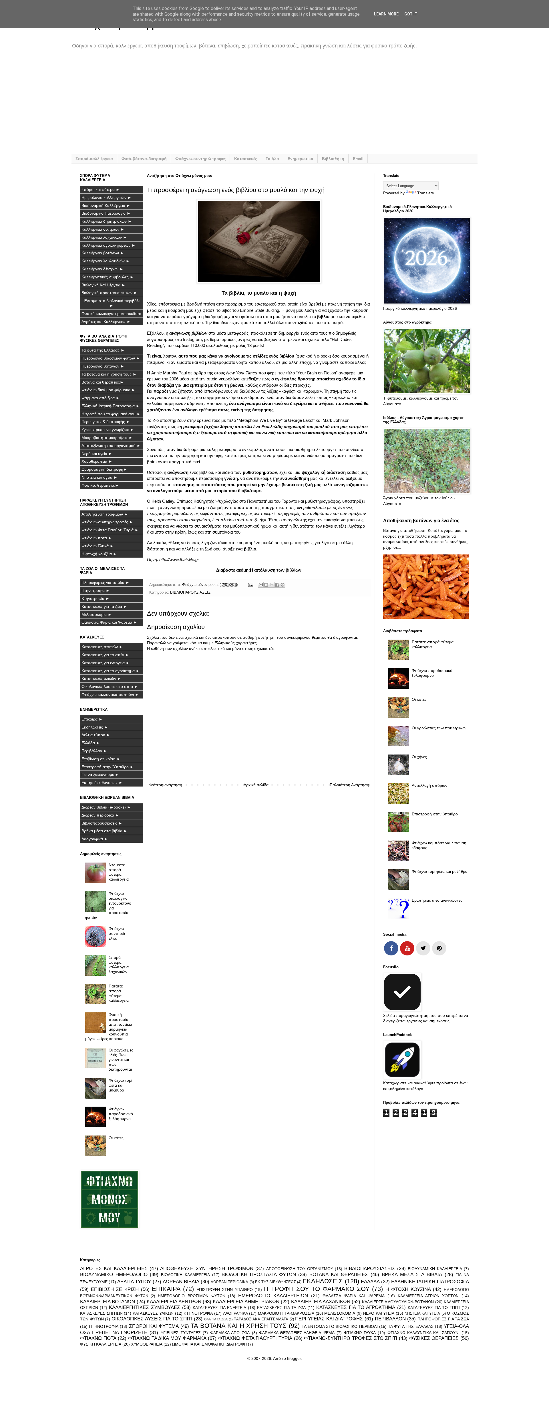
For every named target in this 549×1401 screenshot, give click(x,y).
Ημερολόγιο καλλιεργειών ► (106, 197)
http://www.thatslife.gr (179, 559)
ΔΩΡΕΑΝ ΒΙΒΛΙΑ (181, 1281)
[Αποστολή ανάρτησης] (250, 585)
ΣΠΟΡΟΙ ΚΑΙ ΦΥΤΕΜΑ (154, 1326)
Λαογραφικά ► (94, 839)
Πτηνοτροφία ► (95, 590)
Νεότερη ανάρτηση (165, 785)
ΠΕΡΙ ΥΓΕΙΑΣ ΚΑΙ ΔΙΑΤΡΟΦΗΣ (329, 1319)
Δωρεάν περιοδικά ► (100, 815)
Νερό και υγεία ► (96, 453)
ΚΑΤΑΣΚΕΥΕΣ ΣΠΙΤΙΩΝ (101, 1313)
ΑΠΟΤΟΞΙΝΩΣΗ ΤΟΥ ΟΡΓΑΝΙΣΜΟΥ (299, 1268)
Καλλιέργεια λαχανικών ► (104, 237)
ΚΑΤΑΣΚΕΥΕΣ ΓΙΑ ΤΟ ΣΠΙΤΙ (434, 1307)
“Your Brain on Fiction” (316, 372)
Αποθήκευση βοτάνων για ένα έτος (421, 520)
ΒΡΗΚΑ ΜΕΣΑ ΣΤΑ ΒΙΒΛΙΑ (412, 1274)
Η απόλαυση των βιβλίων (275, 570)
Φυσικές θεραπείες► (100, 485)
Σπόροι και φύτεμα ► (100, 189)
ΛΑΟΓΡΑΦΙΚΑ (235, 1313)
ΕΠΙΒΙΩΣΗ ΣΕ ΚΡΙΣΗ (115, 1289)
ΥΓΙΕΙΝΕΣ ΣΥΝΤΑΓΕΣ (181, 1332)
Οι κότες (116, 1137)
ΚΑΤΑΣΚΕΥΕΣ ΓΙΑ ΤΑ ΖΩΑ (281, 1307)
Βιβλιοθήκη (333, 158)
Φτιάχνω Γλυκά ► (97, 546)
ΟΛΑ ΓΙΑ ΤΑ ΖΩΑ (216, 1319)
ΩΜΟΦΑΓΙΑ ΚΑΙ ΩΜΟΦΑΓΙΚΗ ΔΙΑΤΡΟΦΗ (209, 1344)
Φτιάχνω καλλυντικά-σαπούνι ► (110, 694)
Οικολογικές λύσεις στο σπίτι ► (109, 686)
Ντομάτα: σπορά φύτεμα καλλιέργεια (119, 872)
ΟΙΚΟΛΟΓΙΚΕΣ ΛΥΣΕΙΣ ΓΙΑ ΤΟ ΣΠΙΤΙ (152, 1319)
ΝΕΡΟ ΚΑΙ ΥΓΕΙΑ (378, 1313)
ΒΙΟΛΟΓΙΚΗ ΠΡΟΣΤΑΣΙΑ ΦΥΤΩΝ (259, 1274)
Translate (425, 193)
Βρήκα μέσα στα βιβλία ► (104, 831)
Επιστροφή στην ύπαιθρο (435, 814)
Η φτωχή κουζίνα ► (99, 554)
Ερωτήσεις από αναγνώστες (437, 900)
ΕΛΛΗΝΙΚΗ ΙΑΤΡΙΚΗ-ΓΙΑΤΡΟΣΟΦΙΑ (430, 1281)
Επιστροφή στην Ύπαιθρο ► (107, 767)
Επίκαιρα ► (92, 719)
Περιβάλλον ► (94, 751)
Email (358, 158)
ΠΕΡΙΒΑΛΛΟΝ (390, 1319)
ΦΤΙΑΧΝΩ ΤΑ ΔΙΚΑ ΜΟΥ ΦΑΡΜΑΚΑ (167, 1338)
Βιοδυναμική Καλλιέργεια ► (105, 205)
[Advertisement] (251, 105)
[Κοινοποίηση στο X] (271, 585)
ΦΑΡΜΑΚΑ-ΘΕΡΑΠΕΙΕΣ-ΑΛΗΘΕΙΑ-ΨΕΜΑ (297, 1332)
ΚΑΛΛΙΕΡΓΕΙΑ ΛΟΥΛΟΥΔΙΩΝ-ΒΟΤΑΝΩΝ (398, 1302)
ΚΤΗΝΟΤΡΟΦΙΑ (198, 1313)
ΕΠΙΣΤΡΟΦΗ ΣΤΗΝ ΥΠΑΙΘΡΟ (224, 1289)
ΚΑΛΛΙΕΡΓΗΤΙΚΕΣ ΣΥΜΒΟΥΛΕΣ (144, 1307)
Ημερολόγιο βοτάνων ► (102, 366)
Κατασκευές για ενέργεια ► (105, 662)
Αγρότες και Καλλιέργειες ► (106, 321)
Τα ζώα (272, 158)
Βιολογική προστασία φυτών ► (109, 292)
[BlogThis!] (266, 585)
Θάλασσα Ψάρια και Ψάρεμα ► (109, 622)
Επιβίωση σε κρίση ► (101, 759)
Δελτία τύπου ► (95, 735)
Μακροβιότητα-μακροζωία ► (107, 437)
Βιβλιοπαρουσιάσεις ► (101, 823)
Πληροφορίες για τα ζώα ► (105, 582)
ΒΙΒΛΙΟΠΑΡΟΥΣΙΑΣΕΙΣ (190, 592)
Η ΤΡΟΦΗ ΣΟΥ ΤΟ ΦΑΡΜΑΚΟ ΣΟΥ (317, 1288)
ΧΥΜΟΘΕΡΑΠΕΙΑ (146, 1344)
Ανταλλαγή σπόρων (429, 785)
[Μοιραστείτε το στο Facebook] (277, 585)
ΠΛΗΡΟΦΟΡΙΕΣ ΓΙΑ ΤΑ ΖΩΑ (443, 1319)
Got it (410, 14)
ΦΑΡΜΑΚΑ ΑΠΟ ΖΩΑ (230, 1332)
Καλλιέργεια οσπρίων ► (102, 229)
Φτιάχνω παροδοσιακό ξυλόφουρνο (121, 1114)
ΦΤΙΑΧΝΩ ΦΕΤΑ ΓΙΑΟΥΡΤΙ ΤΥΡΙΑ (255, 1338)
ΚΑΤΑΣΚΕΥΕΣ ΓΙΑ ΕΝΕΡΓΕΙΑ (219, 1307)
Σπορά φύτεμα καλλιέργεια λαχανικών (119, 964)
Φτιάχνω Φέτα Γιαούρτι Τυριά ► (110, 530)
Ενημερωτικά (300, 158)
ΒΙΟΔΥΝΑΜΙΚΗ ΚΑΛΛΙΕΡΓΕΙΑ (435, 1268)
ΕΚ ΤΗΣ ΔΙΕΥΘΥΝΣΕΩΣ (275, 1282)
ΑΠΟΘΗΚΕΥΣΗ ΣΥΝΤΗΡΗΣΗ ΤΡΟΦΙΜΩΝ (206, 1268)
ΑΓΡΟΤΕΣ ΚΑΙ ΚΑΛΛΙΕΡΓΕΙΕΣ (114, 1268)
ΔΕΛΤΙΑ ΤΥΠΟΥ (134, 1281)
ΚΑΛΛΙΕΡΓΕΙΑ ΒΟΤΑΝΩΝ (107, 1301)
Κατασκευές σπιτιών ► (102, 646)
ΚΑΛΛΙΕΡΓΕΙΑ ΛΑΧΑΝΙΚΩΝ (320, 1301)
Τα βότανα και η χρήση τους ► (109, 374)
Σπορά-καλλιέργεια (94, 158)
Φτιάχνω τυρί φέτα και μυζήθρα (120, 1085)
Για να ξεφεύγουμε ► (100, 774)
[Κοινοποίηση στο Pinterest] (282, 585)
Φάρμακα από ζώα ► (100, 398)
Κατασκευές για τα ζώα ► (104, 606)
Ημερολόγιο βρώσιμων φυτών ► (110, 358)
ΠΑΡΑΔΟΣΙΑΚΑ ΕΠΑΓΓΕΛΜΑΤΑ (261, 1319)
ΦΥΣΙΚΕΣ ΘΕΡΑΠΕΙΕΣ (434, 1338)
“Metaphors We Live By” (260, 420)
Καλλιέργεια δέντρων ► (102, 269)
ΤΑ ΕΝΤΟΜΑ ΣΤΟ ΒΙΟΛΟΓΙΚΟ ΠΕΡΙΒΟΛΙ (340, 1326)
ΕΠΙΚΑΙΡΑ (166, 1288)
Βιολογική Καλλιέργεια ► (103, 285)
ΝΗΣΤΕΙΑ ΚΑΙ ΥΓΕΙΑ (422, 1314)
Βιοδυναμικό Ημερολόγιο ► (106, 213)
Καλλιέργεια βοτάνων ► (102, 253)
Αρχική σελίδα (256, 785)
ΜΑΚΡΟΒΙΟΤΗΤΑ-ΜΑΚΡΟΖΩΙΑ (286, 1313)
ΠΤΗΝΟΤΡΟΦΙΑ (103, 1326)
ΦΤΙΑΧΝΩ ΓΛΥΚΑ (360, 1332)
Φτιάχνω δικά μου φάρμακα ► (108, 390)
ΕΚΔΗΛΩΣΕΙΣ (323, 1281)
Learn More (386, 14)
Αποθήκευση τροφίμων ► (104, 514)
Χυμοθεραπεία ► (96, 461)
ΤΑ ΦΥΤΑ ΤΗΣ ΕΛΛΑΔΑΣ (410, 1326)
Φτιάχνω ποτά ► (96, 538)
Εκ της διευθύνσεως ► (102, 782)
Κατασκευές (245, 158)
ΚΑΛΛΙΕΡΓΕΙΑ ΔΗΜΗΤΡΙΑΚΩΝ (246, 1301)
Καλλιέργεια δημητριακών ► (106, 221)
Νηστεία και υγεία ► (99, 477)
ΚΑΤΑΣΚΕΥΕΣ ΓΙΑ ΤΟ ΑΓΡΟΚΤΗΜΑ (355, 1307)
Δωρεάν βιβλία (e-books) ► (106, 807)
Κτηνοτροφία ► (95, 598)
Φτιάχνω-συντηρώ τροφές (200, 158)
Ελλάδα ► (90, 743)
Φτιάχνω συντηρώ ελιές (117, 933)
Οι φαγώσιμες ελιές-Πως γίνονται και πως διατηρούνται (121, 1059)
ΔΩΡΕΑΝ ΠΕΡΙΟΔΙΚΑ (229, 1282)
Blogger (294, 1358)
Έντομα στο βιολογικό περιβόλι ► (112, 303)
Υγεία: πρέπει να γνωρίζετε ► (107, 429)
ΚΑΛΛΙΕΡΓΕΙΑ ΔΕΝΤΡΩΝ (174, 1301)
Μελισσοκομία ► (96, 614)
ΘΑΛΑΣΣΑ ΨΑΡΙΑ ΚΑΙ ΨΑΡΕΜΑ (354, 1296)
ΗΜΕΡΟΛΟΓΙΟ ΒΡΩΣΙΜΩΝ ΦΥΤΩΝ (191, 1296)
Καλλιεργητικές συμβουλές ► (107, 277)
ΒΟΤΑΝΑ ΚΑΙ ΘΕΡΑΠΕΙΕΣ (338, 1274)
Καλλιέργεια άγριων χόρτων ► (108, 245)
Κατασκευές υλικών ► (101, 678)
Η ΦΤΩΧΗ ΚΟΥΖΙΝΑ (408, 1289)
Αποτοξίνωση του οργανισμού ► (111, 445)
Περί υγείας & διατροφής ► (105, 421)
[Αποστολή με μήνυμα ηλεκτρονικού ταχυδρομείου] (261, 585)
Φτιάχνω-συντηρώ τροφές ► (107, 522)
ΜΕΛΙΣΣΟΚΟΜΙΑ (339, 1313)
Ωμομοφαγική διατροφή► (104, 469)
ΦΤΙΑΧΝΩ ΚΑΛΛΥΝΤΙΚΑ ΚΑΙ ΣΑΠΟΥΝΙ (423, 1332)
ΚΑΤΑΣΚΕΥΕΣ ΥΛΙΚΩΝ (153, 1313)
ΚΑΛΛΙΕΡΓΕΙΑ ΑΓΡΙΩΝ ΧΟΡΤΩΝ (428, 1296)
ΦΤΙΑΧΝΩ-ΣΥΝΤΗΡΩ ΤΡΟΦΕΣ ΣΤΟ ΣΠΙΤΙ (350, 1338)
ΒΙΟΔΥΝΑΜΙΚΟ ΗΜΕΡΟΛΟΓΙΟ (114, 1274)
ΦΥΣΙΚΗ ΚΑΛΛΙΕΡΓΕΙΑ (100, 1344)
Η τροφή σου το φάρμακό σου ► (111, 414)
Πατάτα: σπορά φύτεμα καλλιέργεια (119, 993)
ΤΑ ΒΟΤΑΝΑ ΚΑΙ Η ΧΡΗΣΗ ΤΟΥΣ (239, 1325)
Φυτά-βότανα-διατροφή (144, 158)
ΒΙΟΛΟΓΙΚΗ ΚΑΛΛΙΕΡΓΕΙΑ (185, 1274)
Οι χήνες (419, 757)
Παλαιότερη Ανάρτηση (349, 785)
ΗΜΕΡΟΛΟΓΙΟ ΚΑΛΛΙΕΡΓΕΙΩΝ (273, 1295)
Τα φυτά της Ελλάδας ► (103, 350)
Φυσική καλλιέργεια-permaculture (111, 313)
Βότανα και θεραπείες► (102, 382)
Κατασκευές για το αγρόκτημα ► (110, 670)
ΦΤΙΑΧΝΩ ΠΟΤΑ (98, 1338)
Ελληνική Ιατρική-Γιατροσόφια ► (110, 406)
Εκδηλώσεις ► (94, 727)
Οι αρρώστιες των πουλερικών (439, 728)
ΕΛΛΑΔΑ (370, 1281)
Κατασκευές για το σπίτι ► (105, 654)
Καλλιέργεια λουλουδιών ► (105, 261)
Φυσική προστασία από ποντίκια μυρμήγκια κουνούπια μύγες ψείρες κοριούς (108, 1026)
